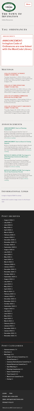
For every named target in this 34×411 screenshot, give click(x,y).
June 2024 (8, 284)
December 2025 (10, 240)
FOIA (10, 393)
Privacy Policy (8, 402)
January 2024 (9, 296)
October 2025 (9, 244)
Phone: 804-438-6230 (10, 396)
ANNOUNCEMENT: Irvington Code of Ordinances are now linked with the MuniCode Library (17, 45)
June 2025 (8, 254)
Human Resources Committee (17, 364)
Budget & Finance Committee (17, 357)
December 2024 (10, 269)
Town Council (12, 374)
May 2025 (8, 257)
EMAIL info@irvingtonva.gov (12, 399)
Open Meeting (12, 366)
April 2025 (8, 259)
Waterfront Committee (15, 376)
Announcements (9, 36)
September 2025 (10, 247)
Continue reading (10, 138)
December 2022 (10, 328)
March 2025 (9, 262)
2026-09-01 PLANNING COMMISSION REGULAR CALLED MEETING (16, 96)
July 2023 (8, 311)
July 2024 (8, 281)
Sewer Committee (13, 371)
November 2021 (10, 335)
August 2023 (9, 308)
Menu (28, 4)
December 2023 (10, 299)
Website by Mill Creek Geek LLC (12, 408)
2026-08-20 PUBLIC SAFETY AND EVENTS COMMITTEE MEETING (17, 107)
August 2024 (9, 279)
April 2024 (8, 289)
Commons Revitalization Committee (19, 362)
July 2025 (8, 252)
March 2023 (9, 321)
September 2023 (10, 306)
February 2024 (10, 294)
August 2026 (9, 220)
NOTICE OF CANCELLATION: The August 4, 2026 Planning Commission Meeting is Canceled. (17, 156)
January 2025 (9, 267)
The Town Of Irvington (12, 15)
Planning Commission (15, 369)
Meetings (9, 354)
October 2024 (9, 274)
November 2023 (10, 301)
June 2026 (8, 225)
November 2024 (10, 271)
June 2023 (8, 313)
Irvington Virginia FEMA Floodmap (11, 195)
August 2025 (9, 249)
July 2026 (8, 222)
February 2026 (9, 235)
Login (4, 393)
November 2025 (10, 242)
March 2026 (9, 232)
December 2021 (10, 333)
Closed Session (12, 359)
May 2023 (8, 316)
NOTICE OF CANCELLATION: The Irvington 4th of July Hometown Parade (17, 171)
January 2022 (9, 331)
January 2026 (9, 237)
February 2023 (9, 323)
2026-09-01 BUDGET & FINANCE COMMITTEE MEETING (14, 74)
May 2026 (8, 227)
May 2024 (8, 286)
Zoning (10, 379)
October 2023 (9, 303)
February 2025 (9, 264)
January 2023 (9, 326)
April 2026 (8, 230)
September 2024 (10, 276)
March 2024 (9, 291)
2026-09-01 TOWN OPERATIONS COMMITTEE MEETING (14, 86)
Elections (8, 352)
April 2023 (8, 318)
